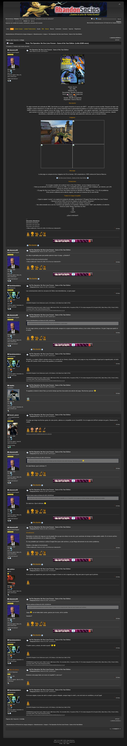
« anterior (112, 37)
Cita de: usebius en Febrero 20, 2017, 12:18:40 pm (38, 604)
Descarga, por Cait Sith (33, 224)
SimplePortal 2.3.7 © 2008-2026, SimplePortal (64, 742)
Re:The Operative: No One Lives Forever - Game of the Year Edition (50, 250)
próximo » (118, 37)
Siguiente (16, 40)
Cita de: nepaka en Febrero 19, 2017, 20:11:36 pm (38, 457)
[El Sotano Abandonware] (10, 447)
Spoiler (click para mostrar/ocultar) (37, 259)
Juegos (100, 19)
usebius (12, 569)
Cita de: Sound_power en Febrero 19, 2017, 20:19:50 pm (40, 495)
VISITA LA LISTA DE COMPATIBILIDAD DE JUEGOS (39, 434)
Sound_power (14, 415)
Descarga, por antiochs (32, 226)
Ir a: (111, 728)
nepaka (11, 385)
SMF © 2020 (63, 740)
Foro (94, 19)
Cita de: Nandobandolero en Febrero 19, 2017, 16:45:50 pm (40, 320)
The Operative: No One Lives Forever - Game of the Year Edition (49, 49)
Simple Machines (70, 740)
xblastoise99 (13, 50)
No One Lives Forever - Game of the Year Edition (72, 178)
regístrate (32, 18)
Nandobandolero (15, 285)
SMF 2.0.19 (56, 740)
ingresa (27, 18)
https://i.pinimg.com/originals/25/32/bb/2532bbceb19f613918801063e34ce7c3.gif (45, 310)
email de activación (48, 18)
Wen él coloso (14, 670)
